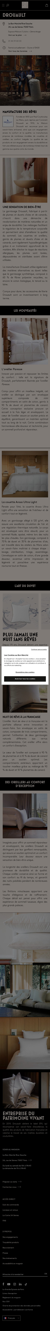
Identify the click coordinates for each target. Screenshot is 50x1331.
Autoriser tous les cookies (25, 679)
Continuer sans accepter (39, 649)
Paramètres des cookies (25, 672)
